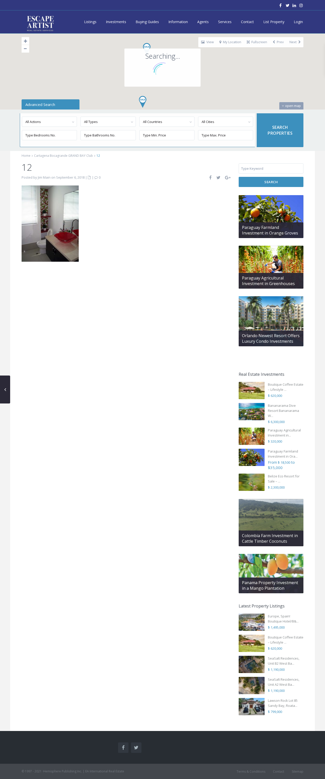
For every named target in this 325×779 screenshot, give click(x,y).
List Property (273, 21)
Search (271, 182)
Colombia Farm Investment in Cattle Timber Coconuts (270, 538)
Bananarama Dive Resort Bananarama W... (283, 410)
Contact (247, 21)
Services (225, 21)
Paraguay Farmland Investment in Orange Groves (270, 230)
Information (178, 21)
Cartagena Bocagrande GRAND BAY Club (63, 155)
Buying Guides (147, 21)
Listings (90, 21)
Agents (203, 21)
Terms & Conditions (251, 771)
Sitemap (297, 771)
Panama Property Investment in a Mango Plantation (270, 585)
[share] (210, 177)
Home (26, 155)
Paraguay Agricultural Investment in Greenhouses (268, 280)
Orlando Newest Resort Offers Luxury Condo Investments (271, 338)
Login (298, 21)
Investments (116, 21)
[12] (50, 223)
